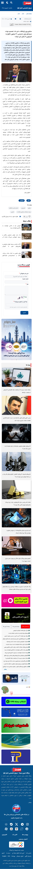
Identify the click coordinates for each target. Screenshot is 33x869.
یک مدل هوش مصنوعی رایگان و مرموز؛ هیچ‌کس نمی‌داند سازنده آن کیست (11, 237)
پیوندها (13, 856)
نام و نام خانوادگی (24, 274)
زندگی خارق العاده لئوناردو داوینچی (20, 630)
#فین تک (14, 835)
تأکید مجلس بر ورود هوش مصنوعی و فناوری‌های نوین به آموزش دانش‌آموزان (11, 246)
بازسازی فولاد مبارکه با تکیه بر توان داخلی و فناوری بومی (16, 647)
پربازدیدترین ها (16, 626)
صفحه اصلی (29, 14)
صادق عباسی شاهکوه (13, 208)
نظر (27, 284)
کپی (11, 24)
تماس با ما (28, 853)
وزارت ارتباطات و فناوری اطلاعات (24, 212)
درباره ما (8, 853)
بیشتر (5, 669)
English (4, 856)
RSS (9, 856)
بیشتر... (29, 802)
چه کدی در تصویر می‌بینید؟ (21, 302)
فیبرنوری (21, 200)
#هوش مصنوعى (23, 839)
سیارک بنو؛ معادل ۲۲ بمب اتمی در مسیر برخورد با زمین (16, 636)
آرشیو (3, 853)
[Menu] (2, 3)
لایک (27, 217)
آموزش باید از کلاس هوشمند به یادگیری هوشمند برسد (16, 650)
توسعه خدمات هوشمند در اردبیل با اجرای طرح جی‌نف (16, 653)
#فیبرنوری (4, 835)
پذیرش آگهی (28, 856)
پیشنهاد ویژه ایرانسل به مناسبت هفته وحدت (18, 633)
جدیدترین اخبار (25, 626)
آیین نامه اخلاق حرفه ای (18, 853)
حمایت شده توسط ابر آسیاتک (16, 850)
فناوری (12, 212)
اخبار (23, 14)
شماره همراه (25, 279)
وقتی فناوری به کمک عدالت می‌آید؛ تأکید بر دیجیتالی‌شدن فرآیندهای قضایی (11, 255)
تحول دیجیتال (20, 856)
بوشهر (29, 208)
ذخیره (24, 313)
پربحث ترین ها (6, 626)
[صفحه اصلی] (16, 3)
